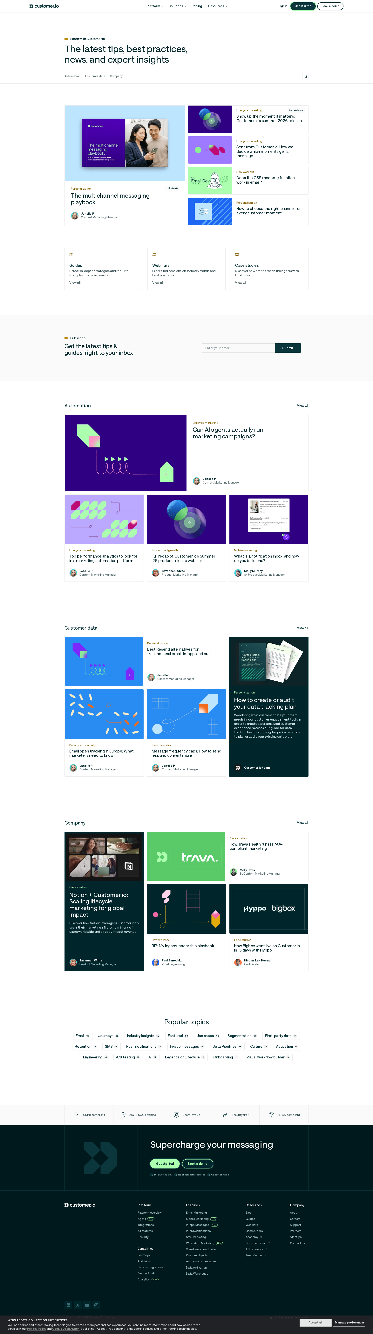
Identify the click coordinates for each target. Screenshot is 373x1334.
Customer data (95, 76)
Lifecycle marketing (249, 110)
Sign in (283, 6)
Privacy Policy (36, 1328)
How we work (245, 172)
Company (116, 76)
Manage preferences (350, 1322)
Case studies (238, 838)
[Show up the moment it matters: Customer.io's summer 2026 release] (248, 119)
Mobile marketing (245, 550)
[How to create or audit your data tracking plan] (268, 706)
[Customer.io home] (44, 6)
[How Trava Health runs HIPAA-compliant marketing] (227, 856)
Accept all (316, 1322)
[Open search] (305, 76)
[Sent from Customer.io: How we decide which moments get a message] (248, 150)
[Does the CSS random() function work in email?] (248, 180)
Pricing (197, 6)
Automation (72, 76)
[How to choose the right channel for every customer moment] (248, 211)
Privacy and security (82, 745)
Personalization (81, 188)
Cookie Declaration (66, 1328)
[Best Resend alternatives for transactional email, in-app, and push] (145, 661)
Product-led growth (165, 550)
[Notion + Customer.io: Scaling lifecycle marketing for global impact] (104, 901)
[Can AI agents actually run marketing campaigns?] (186, 453)
